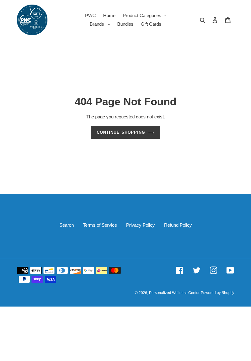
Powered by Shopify (217, 293)
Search (66, 225)
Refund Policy (178, 225)
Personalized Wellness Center (174, 293)
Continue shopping (121, 132)
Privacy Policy (140, 225)
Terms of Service (100, 225)
